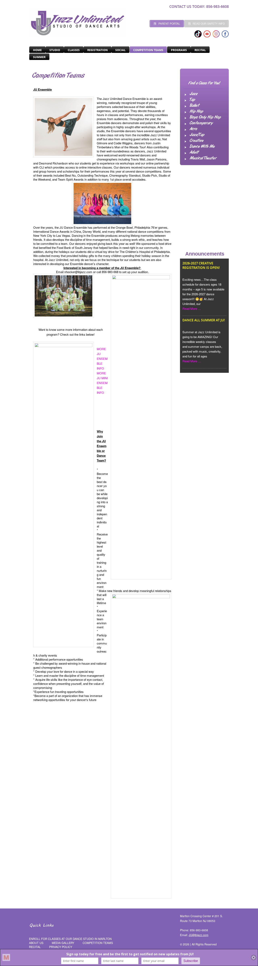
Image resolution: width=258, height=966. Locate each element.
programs (179, 50)
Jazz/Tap (197, 134)
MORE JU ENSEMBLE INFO (102, 358)
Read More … (191, 308)
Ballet (194, 105)
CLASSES (74, 50)
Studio (54, 50)
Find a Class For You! (204, 83)
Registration (97, 50)
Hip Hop (196, 111)
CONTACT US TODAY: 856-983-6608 (199, 6)
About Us (36, 943)
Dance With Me (202, 146)
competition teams (98, 943)
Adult (194, 152)
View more (214, 379)
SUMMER (39, 57)
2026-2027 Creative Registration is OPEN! (201, 265)
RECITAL (200, 50)
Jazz (194, 93)
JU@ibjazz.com (198, 935)
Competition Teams (148, 50)
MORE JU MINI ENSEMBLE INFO (102, 383)
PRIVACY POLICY (60, 947)
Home (37, 50)
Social (120, 50)
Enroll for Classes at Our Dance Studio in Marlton (70, 939)
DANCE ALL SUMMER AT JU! (203, 320)
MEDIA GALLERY (63, 943)
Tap (192, 99)
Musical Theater (203, 158)
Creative (197, 140)
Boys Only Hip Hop (205, 117)
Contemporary (201, 123)
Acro (193, 129)
